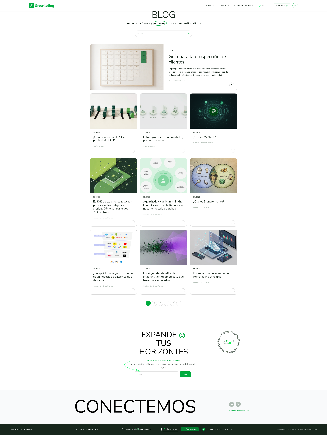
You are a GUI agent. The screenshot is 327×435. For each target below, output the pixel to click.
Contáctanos (172, 429)
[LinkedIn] (231, 404)
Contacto (280, 5)
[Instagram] (238, 404)
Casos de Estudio (243, 5)
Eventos (225, 5)
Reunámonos (191, 429)
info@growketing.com (239, 410)
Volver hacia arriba (21, 429)
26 (173, 303)
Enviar (185, 374)
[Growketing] (41, 5)
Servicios (210, 5)
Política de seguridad (221, 429)
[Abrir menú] (295, 5)
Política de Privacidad (87, 429)
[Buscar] (189, 33)
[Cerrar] (203, 429)
